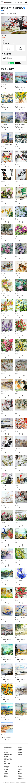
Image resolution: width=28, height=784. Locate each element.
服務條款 (6, 750)
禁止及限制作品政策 (8, 754)
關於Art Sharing (7, 749)
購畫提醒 (20, 749)
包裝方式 (6, 771)
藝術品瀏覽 (3, 13)
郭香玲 (10, 13)
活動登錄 (20, 775)
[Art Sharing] (8, 2)
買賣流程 (20, 750)
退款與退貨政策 (7, 756)
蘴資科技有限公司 (23, 782)
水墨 (7, 13)
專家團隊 (20, 754)
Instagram (20, 769)
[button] (25, 24)
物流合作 (6, 775)
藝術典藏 (9, 58)
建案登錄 (20, 776)
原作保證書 (6, 773)
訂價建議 (6, 767)
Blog (19, 771)
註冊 (23, 2)
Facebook (20, 767)
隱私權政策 (6, 752)
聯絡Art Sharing (7, 763)
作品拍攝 (6, 769)
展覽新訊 (20, 773)
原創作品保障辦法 (7, 758)
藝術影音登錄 (21, 778)
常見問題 (20, 752)
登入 (21, 2)
